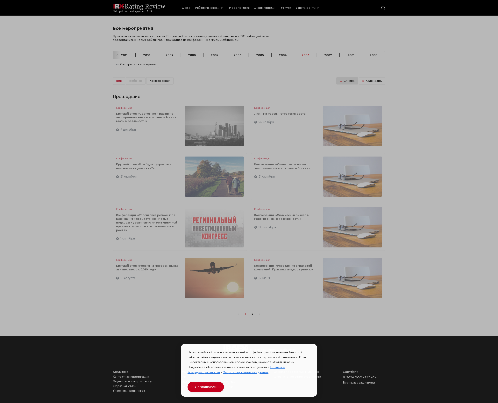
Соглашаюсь (206, 387)
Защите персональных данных (245, 372)
